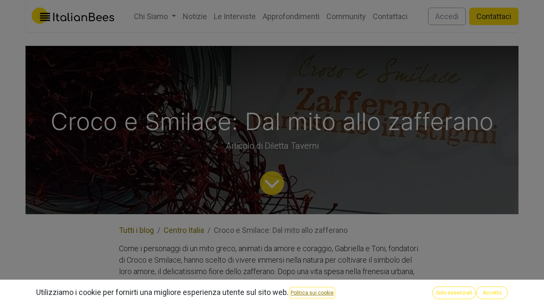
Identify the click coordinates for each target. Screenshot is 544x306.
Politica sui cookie (312, 293)
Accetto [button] (492, 293)
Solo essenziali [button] (454, 293)
